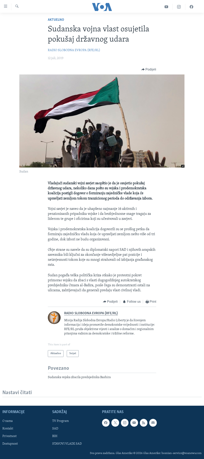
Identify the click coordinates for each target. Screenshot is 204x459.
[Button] (148, 69)
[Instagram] (179, 7)
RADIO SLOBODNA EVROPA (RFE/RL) (74, 50)
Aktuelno (56, 20)
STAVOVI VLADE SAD (67, 444)
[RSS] (143, 423)
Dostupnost (10, 444)
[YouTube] (166, 7)
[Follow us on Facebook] (106, 423)
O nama (7, 421)
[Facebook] (191, 7)
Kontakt (7, 428)
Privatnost (9, 436)
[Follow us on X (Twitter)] (115, 423)
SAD (55, 428)
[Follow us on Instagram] (124, 423)
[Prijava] (153, 423)
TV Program (60, 421)
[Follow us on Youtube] (134, 423)
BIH (54, 436)
